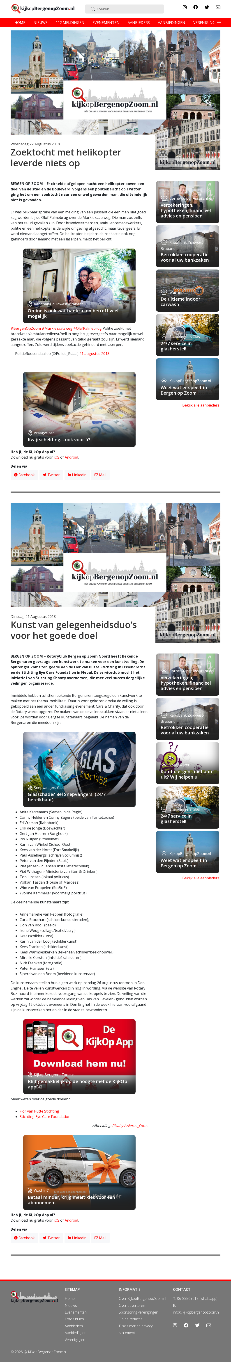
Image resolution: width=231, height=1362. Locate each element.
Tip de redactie (131, 1318)
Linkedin (78, 474)
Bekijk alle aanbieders (200, 405)
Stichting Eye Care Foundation (45, 1116)
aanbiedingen (171, 22)
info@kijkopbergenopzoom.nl (196, 1312)
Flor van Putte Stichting (39, 1111)
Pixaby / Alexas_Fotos (130, 1125)
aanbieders (139, 22)
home (19, 22)
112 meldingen (70, 22)
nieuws (40, 22)
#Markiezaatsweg (57, 328)
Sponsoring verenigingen (138, 1312)
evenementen (106, 22)
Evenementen (76, 1312)
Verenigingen (75, 1339)
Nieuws (71, 1305)
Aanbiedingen (75, 1332)
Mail (102, 474)
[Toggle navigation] (219, 22)
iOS (56, 457)
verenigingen (206, 22)
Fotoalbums (74, 1318)
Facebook (26, 474)
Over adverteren (132, 1305)
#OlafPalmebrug (87, 328)
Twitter (53, 474)
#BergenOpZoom (26, 328)
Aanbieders (74, 1325)
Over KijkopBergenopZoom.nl (142, 1298)
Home (70, 1298)
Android (71, 457)
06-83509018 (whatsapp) (197, 1298)
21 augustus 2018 (94, 353)
